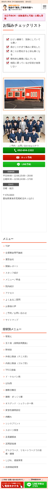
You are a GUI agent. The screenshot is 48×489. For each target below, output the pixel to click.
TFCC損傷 (10, 370)
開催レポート (11, 266)
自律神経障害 (11, 467)
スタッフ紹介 (11, 273)
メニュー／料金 (12, 279)
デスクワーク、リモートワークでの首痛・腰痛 (23, 452)
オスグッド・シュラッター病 (19, 403)
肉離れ (8, 417)
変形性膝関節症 (12, 410)
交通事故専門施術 (14, 253)
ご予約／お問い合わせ (16, 313)
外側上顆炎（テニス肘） (17, 356)
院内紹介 (9, 286)
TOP (7, 246)
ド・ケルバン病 (12, 376)
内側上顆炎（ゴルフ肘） (17, 363)
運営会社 (9, 259)
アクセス (9, 293)
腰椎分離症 (10, 390)
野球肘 (8, 350)
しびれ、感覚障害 (14, 460)
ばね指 (8, 383)
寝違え (8, 336)
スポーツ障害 (11, 430)
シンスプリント (12, 423)
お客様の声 (10, 306)
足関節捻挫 (10, 444)
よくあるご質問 (12, 300)
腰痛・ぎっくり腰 (14, 397)
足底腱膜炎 (10, 437)
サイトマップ (11, 320)
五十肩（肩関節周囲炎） (17, 343)
